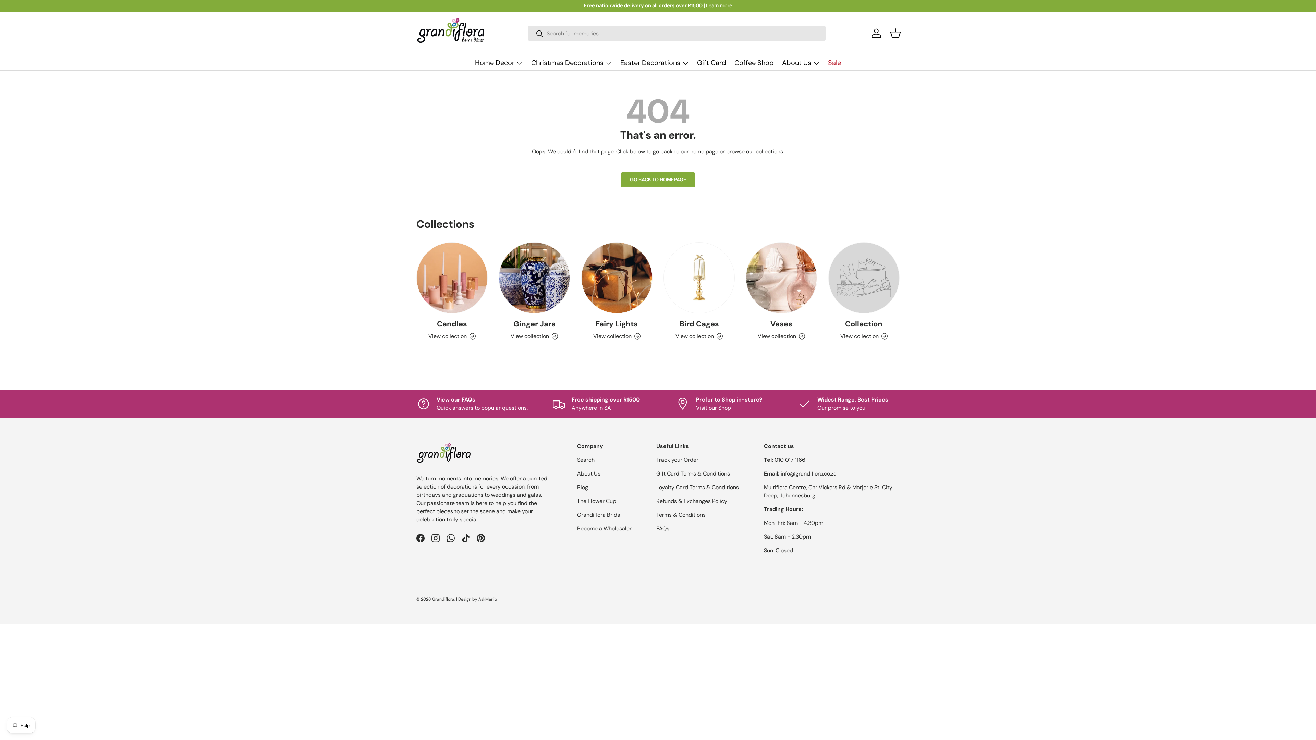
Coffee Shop (754, 62)
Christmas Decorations (567, 62)
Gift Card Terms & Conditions (693, 473)
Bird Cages (699, 324)
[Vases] (781, 278)
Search (586, 460)
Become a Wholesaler (604, 528)
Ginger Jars (534, 324)
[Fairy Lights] (617, 278)
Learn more (719, 5)
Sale (834, 62)
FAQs (662, 528)
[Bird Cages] (699, 278)
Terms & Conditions (681, 514)
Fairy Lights (617, 324)
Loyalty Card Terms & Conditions (697, 487)
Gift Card (711, 62)
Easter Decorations (650, 62)
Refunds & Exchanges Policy (691, 501)
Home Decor (494, 62)
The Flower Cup (596, 501)
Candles (452, 324)
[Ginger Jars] (534, 278)
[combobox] (677, 33)
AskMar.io (487, 599)
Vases (781, 324)
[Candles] (452, 278)
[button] (895, 33)
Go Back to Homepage (658, 179)
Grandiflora (443, 599)
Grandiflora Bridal (599, 514)
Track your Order (677, 460)
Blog (582, 487)
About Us (796, 62)
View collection (859, 336)
